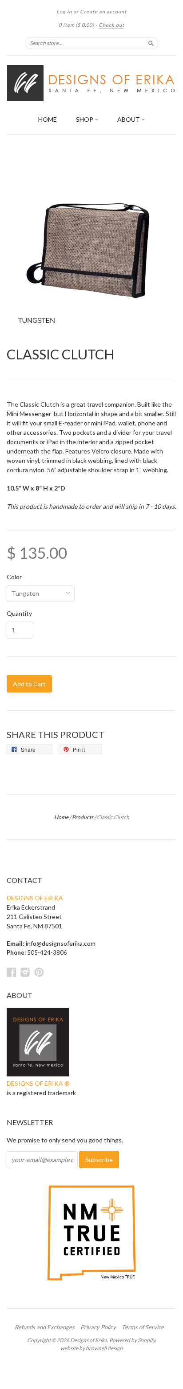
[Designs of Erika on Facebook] (11, 972)
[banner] (91, 83)
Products (82, 817)
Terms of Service (143, 1327)
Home (61, 817)
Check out (111, 25)
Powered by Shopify (132, 1340)
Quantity (19, 613)
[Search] (151, 42)
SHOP (85, 119)
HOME (47, 119)
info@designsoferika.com (60, 943)
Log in (64, 11)
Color (14, 577)
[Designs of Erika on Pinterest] (39, 972)
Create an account (103, 11)
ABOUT (129, 119)
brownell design (104, 1348)
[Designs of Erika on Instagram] (25, 972)
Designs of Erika (88, 1340)
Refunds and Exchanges (45, 1327)
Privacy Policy (98, 1327)
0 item (76, 25)
